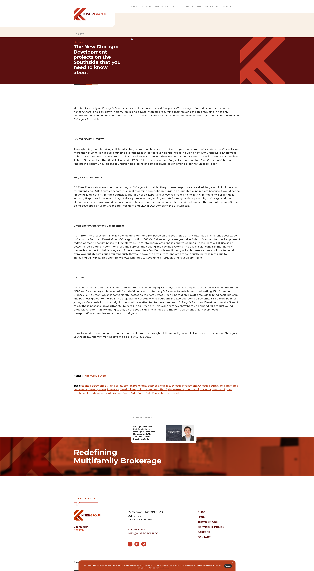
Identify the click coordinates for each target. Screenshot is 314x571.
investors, (113, 389)
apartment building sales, (107, 385)
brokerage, (140, 385)
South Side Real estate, (153, 393)
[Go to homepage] (88, 13)
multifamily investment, (169, 389)
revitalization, (114, 393)
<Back (80, 33)
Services (147, 7)
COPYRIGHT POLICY (210, 526)
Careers (189, 7)
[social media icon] (131, 544)
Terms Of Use (207, 521)
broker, (128, 385)
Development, (97, 389)
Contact (226, 7)
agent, (85, 385)
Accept (228, 566)
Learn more (164, 568)
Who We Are (161, 7)
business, (154, 385)
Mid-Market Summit (207, 7)
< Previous (138, 417)
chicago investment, (184, 385)
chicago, (165, 385)
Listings (134, 7)
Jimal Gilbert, (128, 389)
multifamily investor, (198, 389)
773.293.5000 (136, 529)
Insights (176, 7)
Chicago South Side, (211, 385)
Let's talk (87, 498)
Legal (201, 517)
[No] (232, 562)
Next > (148, 417)
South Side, (130, 393)
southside (174, 393)
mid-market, (145, 389)
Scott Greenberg (110, 205)
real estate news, (94, 393)
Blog (201, 512)
